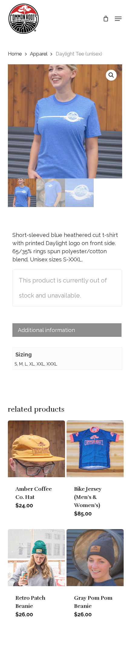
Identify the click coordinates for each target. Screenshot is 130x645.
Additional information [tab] (46, 330)
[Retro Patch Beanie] (36, 557)
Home (15, 54)
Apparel (38, 54)
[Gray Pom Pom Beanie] (95, 557)
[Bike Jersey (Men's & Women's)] (95, 448)
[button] (118, 19)
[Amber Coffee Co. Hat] (36, 448)
